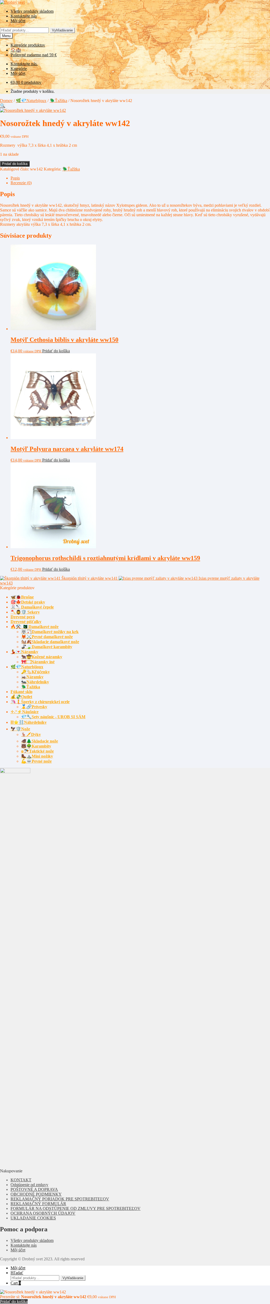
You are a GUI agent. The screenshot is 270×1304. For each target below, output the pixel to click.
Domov (6, 100)
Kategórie (19, 68)
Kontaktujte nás (24, 16)
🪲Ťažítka (58, 100)
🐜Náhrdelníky (35, 682)
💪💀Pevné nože (36, 761)
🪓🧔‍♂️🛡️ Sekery (25, 612)
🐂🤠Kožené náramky (41, 657)
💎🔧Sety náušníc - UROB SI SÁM (53, 717)
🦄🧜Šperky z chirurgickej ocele (40, 701)
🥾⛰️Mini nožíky (37, 756)
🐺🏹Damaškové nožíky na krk (50, 631)
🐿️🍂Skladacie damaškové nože (50, 641)
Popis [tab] (15, 178)
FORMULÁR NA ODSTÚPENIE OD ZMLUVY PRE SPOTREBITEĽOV (76, 1208)
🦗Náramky (32, 677)
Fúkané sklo (21, 691)
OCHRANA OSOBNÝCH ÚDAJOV (43, 1213)
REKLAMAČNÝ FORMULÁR (38, 1203)
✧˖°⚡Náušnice (24, 711)
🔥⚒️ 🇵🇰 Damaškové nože (35, 626)
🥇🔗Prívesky (34, 706)
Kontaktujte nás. (24, 64)
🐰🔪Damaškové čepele (32, 607)
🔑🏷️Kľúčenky (35, 672)
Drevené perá (23, 617)
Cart (16, 1283)
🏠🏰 (16, 50)
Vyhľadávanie (62, 30)
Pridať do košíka (14, 164)
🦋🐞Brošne (22, 597)
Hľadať (17, 1272)
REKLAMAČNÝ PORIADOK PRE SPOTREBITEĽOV (60, 1199)
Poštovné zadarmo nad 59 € (34, 55)
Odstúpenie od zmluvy (29, 1184)
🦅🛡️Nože (20, 729)
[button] (2, 105)
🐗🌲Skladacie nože (39, 741)
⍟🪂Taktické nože (37, 751)
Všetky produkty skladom (32, 11)
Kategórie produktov (28, 45)
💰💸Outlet (21, 696)
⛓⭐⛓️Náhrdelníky (29, 722)
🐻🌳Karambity (36, 746)
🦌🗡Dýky (31, 734)
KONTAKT (21, 1180)
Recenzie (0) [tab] (21, 183)
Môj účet (18, 21)
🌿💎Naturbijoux (31, 100)
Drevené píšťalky (26, 621)
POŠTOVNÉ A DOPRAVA (34, 1189)
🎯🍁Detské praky (28, 602)
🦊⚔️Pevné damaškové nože (47, 636)
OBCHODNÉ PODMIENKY (36, 1194)
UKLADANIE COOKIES (33, 1218)
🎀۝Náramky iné (38, 662)
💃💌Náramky (24, 651)
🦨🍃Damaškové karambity (46, 646)
